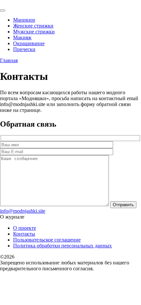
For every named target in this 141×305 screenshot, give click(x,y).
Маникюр (24, 20)
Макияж (22, 37)
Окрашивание (29, 43)
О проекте (24, 228)
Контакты (24, 234)
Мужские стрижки (34, 31)
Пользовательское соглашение (47, 239)
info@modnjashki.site (22, 211)
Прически (24, 49)
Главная (9, 60)
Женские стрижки (33, 25)
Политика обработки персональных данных (62, 245)
